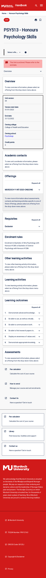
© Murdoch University (16, 520)
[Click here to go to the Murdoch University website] (7, 6)
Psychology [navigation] (9, 136)
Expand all (36, 183)
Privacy (10, 569)
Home (4, 13)
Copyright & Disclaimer (16, 557)
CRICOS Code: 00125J (16, 544)
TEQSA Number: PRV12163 (18, 532)
